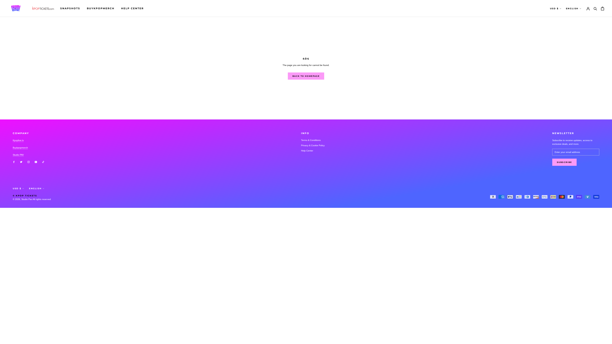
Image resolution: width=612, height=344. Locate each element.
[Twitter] (21, 162)
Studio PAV (18, 155)
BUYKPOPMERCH (100, 8)
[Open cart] (602, 8)
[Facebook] (14, 162)
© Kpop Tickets (25, 195)
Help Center (132, 8)
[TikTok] (43, 162)
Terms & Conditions (311, 140)
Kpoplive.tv (18, 140)
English (572, 8)
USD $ (554, 8)
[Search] (595, 8)
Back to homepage (306, 76)
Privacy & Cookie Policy (313, 145)
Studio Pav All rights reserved (36, 199)
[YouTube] (36, 162)
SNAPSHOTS (70, 8)
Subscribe (564, 162)
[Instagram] (28, 162)
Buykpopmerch (20, 147)
